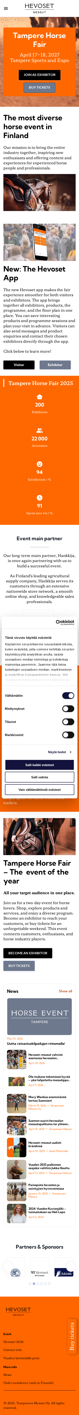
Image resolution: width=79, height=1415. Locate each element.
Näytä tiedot (57, 752)
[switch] (68, 708)
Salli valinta (39, 777)
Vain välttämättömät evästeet (40, 789)
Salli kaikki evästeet (39, 764)
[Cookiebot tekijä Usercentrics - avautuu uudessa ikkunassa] (56, 622)
